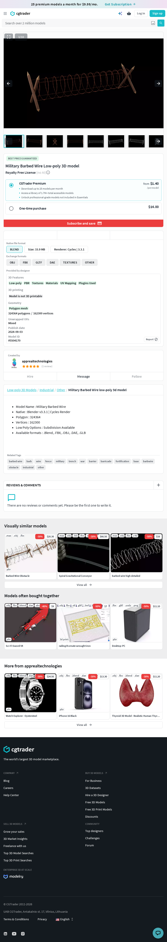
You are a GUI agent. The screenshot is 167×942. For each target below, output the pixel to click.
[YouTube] (14, 933)
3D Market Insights (15, 839)
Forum (89, 845)
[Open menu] (5, 13)
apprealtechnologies (37, 361)
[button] (153, 23)
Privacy (42, 919)
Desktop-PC (118, 645)
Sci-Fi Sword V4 (14, 645)
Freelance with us (14, 846)
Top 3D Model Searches (18, 853)
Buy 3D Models (94, 773)
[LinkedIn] (6, 933)
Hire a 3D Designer (97, 795)
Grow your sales (13, 832)
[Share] (136, 235)
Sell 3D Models (12, 823)
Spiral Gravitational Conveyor (75, 575)
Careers (8, 788)
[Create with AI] (120, 13)
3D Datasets (93, 788)
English (63, 919)
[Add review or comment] (158, 485)
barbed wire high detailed (126, 575)
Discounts (91, 817)
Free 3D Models (95, 802)
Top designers (94, 831)
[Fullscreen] (8, 36)
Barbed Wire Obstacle (18, 575)
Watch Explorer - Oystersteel (21, 715)
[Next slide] (158, 83)
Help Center (11, 795)
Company (9, 773)
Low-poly (15, 283)
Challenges (92, 838)
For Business (93, 781)
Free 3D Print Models (98, 809)
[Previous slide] (8, 83)
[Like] (30, 235)
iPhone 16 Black (68, 715)
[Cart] (128, 13)
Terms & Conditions (16, 919)
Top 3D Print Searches (17, 860)
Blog (6, 781)
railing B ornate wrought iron (75, 645)
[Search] (160, 23)
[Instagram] (23, 933)
